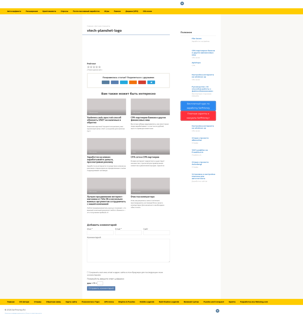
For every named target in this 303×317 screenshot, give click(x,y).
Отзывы (195, 143)
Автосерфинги (14, 11)
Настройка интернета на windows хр (203, 76)
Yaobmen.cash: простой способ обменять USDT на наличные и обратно (104, 120)
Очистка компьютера (142, 196)
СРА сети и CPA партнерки (145, 157)
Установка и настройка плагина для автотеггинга (203, 176)
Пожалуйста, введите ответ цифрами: (105, 279)
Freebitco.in (196, 155)
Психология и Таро (91, 302)
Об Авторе (24, 302)
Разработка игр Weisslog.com (254, 302)
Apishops (196, 63)
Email (118, 229)
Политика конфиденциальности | (15, 313)
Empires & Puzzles (126, 302)
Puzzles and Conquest (214, 302)
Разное (117, 11)
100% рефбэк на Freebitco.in (200, 151)
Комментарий (94, 237)
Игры (106, 11)
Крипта (232, 302)
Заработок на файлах (200, 41)
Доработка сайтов (199, 181)
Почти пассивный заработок (86, 11)
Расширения (32, 11)
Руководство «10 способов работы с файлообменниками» (202, 89)
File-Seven (197, 38)
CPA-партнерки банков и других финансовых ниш (148, 118)
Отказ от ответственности (34, 313)
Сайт (145, 229)
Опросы (64, 11)
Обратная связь (53, 302)
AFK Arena (109, 302)
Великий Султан (191, 302)
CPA (193, 65)
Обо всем (147, 11)
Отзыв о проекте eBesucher (200, 139)
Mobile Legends (147, 302)
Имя (90, 229)
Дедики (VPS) (131, 11)
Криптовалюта (49, 11)
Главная (10, 302)
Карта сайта (71, 302)
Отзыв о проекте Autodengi (200, 163)
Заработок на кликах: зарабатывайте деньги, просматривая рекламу (100, 159)
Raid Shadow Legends (169, 302)
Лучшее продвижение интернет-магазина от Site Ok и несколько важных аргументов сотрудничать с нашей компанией (106, 200)
